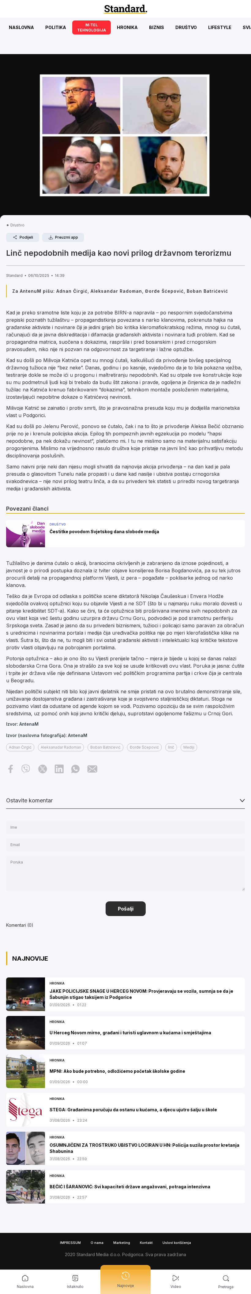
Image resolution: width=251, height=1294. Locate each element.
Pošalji (125, 909)
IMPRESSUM (70, 1243)
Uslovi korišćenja (177, 1243)
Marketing (121, 1243)
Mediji (188, 747)
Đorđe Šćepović (144, 747)
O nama (97, 1243)
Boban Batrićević (105, 747)
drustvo (17, 225)
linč (171, 747)
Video (175, 1286)
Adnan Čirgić (20, 747)
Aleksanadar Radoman (61, 747)
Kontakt (146, 1243)
